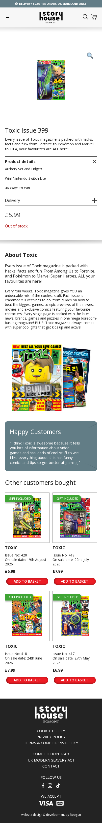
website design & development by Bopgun (51, 815)
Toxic (11, 547)
